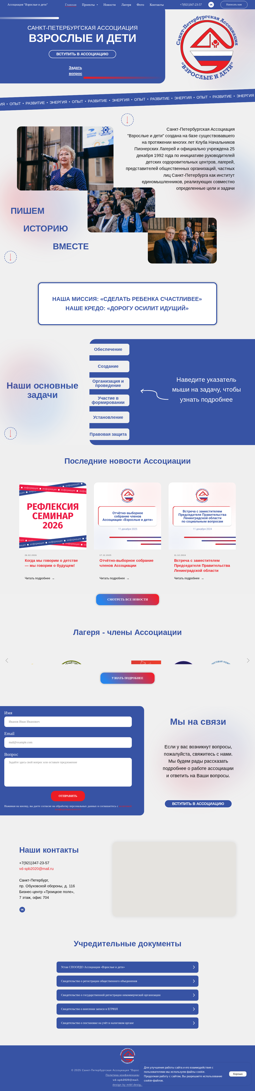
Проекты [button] (89, 5)
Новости (109, 5)
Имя (8, 713)
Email (9, 733)
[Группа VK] (211, 4)
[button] (82, 54)
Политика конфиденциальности (128, 1074)
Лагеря (126, 5)
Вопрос (11, 754)
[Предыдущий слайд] (7, 660)
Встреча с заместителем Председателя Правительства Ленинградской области (202, 565)
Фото (140, 5)
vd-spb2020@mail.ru (36, 869)
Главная (70, 5)
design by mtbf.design (127, 1084)
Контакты (157, 5)
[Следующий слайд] (248, 660)
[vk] (22, 909)
